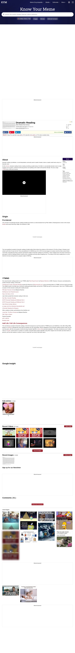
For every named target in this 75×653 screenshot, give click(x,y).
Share (6, 132)
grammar (67, 174)
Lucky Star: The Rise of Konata (9, 312)
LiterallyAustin (30, 126)
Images (35, 19)
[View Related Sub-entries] (22, 124)
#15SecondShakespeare (8, 415)
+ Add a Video (68, 426)
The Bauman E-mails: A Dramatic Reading (12, 284)
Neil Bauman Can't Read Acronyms (10, 291)
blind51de (65, 177)
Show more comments (37, 504)
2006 (64, 165)
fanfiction (64, 176)
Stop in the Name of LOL (8, 293)
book (68, 176)
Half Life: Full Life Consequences (14, 323)
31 (68, 128)
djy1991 (68, 177)
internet (7, 166)
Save (12, 132)
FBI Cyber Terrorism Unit (8, 289)
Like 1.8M (68, 132)
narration (67, 172)
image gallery (19, 135)
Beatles (4, 224)
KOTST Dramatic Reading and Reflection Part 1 (13, 300)
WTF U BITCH (5, 318)
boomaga (70, 179)
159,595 (69, 124)
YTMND (64, 168)
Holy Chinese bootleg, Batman (9, 304)
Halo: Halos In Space (7, 314)
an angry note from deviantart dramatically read (13, 306)
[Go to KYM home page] (4, 2)
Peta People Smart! (33, 281)
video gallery (33, 135)
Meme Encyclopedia (36, 2)
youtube (64, 173)
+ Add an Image (67, 455)
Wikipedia (65, 182)
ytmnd (64, 172)
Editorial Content (52, 19)
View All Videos (37, 450)
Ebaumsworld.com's (38, 284)
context (64, 174)
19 (68, 125)
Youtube (8, 330)
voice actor (68, 173)
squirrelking (65, 179)
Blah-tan (27, 128)
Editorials (55, 2)
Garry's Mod (40, 329)
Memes (43, 19)
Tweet (18, 132)
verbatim (64, 175)
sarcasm (68, 175)
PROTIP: (5, 135)
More (63, 2)
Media (47, 2)
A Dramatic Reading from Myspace (10, 308)
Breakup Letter (5, 320)
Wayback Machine (44, 281)
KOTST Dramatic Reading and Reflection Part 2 (13, 302)
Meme (67, 159)
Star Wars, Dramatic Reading (9, 298)
